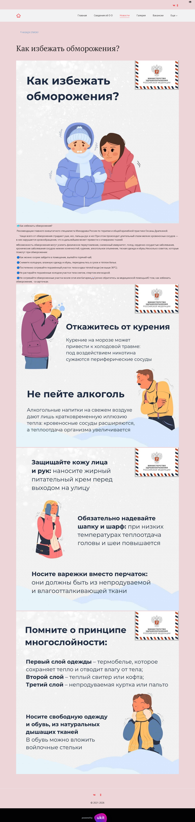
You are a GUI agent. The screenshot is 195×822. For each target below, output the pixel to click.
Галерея (141, 15)
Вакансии (158, 15)
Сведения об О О (103, 15)
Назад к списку (30, 32)
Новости (124, 15)
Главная (82, 15)
